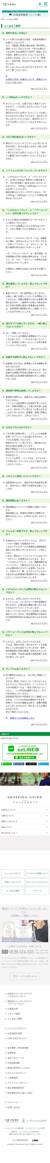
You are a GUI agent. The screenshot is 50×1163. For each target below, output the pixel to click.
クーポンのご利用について (37, 873)
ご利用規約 (13, 1078)
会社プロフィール (16, 1058)
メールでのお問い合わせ (27, 976)
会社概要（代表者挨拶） (19, 1048)
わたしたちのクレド (17, 1073)
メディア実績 (14, 1014)
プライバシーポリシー (18, 1083)
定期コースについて (13, 882)
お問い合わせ (14, 1107)
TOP (2, 19)
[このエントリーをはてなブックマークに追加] (43, 764)
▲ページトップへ (39, 88)
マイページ (37, 891)
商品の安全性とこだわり (19, 1068)
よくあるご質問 (13, 891)
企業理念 (12, 1053)
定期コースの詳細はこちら (22, 718)
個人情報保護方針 (16, 1088)
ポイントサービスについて (37, 882)
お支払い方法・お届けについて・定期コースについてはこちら (26, 81)
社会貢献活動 (14, 1063)
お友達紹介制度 (15, 1033)
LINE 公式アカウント (17, 1038)
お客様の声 (13, 1009)
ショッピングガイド (13, 873)
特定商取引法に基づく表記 (20, 1093)
